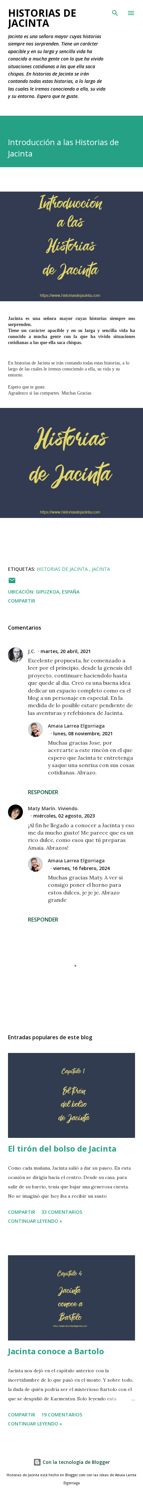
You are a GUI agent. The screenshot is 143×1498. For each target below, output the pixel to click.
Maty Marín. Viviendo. (53, 808)
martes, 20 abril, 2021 (66, 651)
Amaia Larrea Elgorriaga (76, 726)
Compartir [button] (21, 601)
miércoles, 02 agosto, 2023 (64, 816)
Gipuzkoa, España (57, 591)
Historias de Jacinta (42, 18)
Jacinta (101, 569)
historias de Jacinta (63, 569)
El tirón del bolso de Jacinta (62, 1148)
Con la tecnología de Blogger (75, 1462)
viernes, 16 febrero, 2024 (81, 868)
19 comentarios (61, 1414)
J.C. (31, 651)
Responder (43, 792)
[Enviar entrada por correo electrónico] (12, 582)
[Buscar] (115, 12)
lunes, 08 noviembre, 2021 (83, 733)
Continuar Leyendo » (35, 1221)
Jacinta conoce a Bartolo (56, 1351)
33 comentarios (61, 1212)
